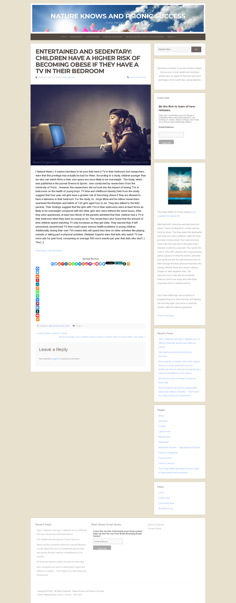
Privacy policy (165, 458)
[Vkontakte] (80, 264)
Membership (76, 37)
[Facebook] (52, 264)
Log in (161, 492)
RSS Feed (77, 595)
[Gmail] (93, 264)
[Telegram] (100, 264)
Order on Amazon (165, 315)
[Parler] (90, 264)
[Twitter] (56, 264)
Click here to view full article (49, 250)
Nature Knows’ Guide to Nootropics (145, 37)
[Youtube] (97, 264)
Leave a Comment (138, 77)
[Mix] (69, 264)
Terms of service (166, 463)
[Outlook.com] (103, 264)
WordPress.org (165, 508)
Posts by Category (112, 37)
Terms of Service (156, 524)
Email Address (166, 127)
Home (64, 37)
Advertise (162, 421)
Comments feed (166, 503)
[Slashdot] (124, 264)
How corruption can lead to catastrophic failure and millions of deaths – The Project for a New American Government (178, 392)
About (170, 37)
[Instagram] (86, 264)
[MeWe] (66, 264)
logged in (55, 358)
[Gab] (76, 264)
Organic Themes (64, 595)
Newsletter (163, 442)
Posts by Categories (168, 452)
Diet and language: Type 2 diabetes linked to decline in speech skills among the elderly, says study (101, 337)
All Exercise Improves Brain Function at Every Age (60, 561)
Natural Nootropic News (59, 326)
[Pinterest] (62, 264)
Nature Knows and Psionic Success (118, 16)
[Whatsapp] (73, 264)
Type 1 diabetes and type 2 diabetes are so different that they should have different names (179, 343)
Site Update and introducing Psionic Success (58, 539)
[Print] (83, 264)
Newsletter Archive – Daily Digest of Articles (179, 447)
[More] (128, 264)
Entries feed (164, 498)
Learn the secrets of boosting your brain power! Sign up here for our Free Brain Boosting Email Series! (117, 533)
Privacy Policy (154, 528)
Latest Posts (92, 37)
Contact (162, 426)
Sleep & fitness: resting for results (52, 333)
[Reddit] (59, 264)
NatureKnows (69, 77)
